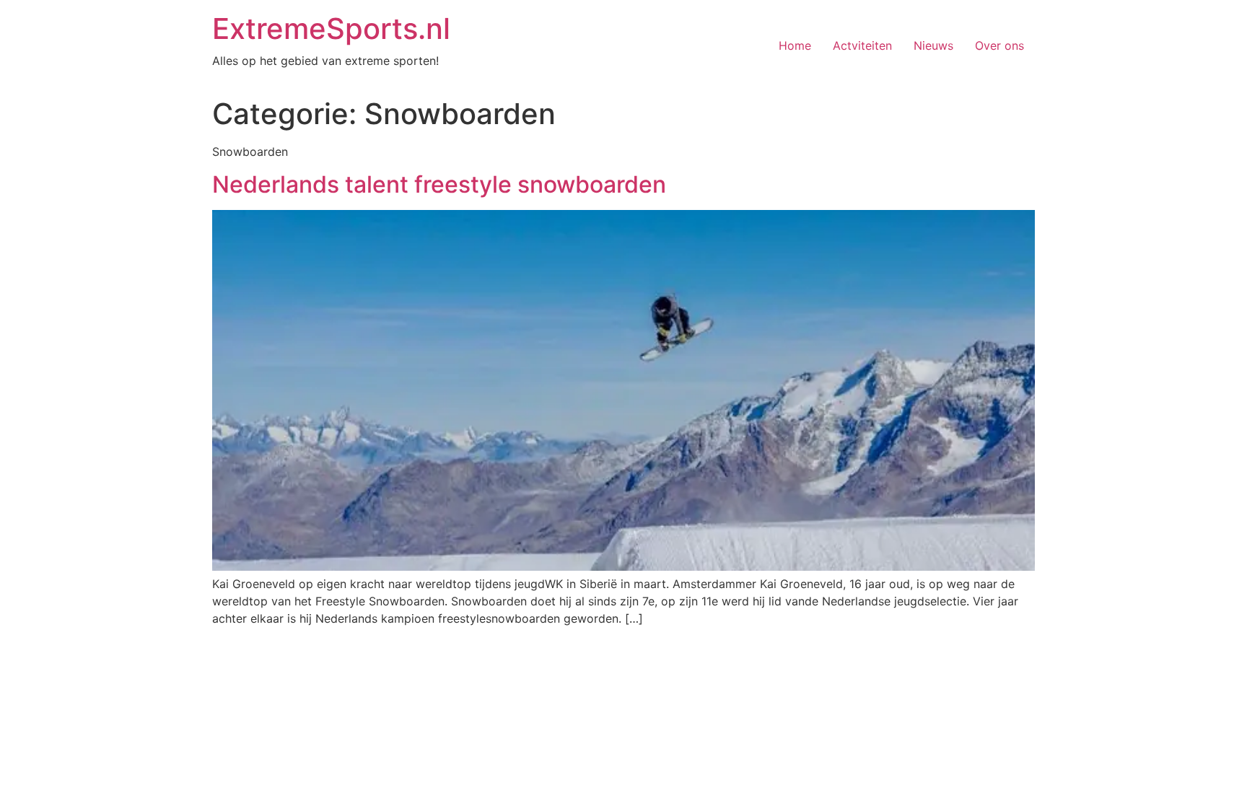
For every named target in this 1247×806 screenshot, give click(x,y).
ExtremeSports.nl (331, 28)
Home (795, 45)
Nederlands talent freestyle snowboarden (439, 184)
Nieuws (933, 45)
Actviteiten (862, 45)
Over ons (999, 45)
